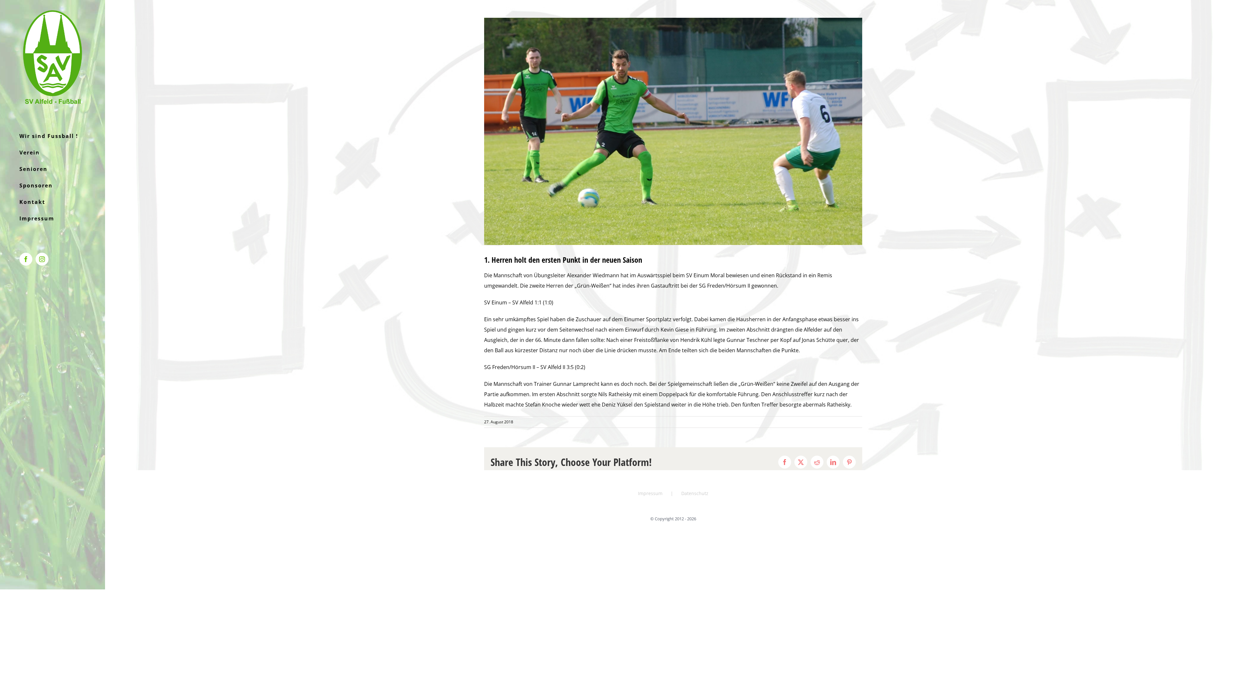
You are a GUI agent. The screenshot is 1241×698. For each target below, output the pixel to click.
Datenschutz (694, 493)
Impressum (650, 493)
